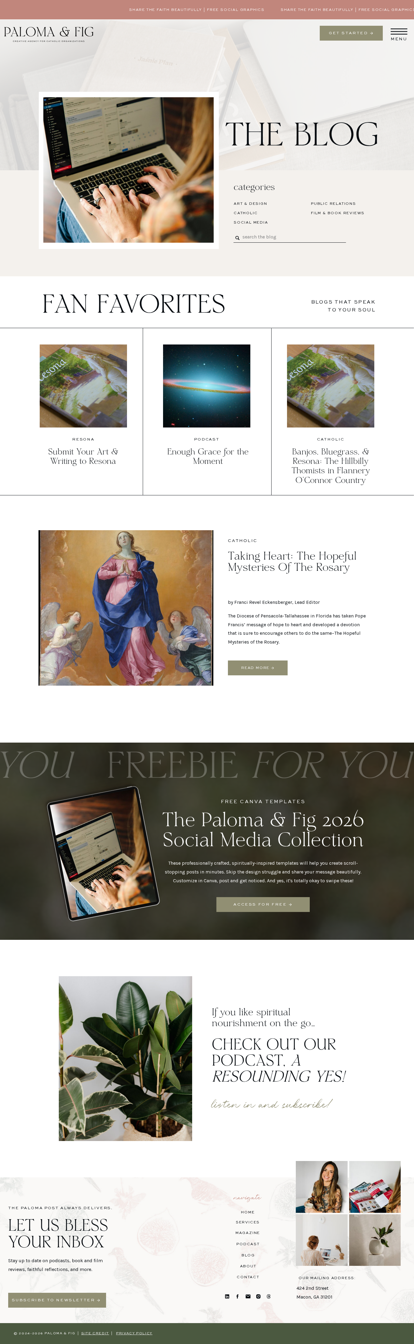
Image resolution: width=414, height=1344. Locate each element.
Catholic (330, 439)
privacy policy (134, 1333)
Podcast (207, 439)
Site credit (95, 1333)
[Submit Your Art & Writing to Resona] (83, 385)
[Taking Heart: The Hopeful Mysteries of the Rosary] (125, 608)
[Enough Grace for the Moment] (206, 385)
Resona (83, 439)
